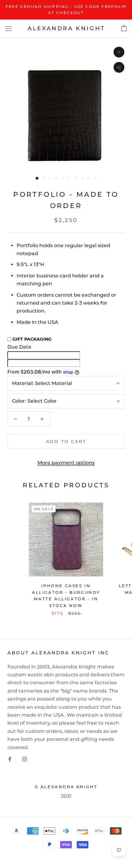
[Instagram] (24, 759)
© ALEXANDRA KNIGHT (66, 786)
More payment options (66, 463)
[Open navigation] (9, 28)
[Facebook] (9, 759)
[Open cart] (123, 28)
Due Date (19, 347)
